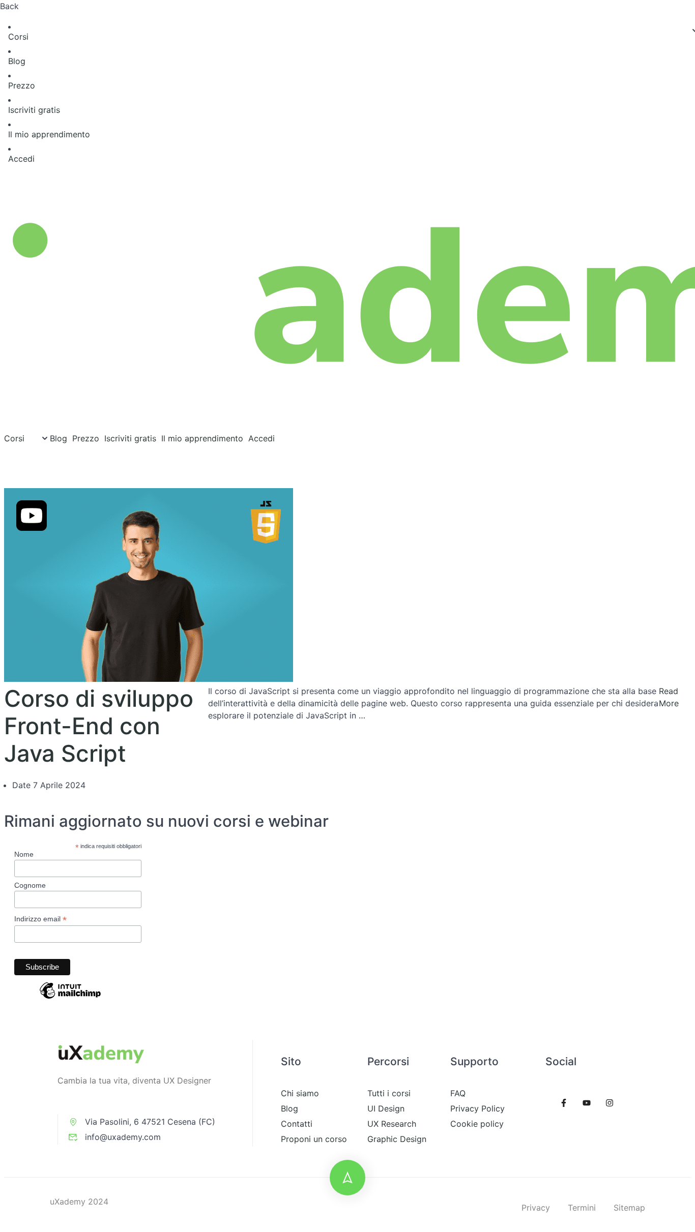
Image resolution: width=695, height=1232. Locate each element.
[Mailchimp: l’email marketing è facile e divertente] (70, 998)
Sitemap (629, 1208)
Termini (582, 1208)
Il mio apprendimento (49, 134)
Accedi (21, 159)
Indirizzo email (40, 919)
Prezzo (21, 85)
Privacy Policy (477, 1108)
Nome (24, 854)
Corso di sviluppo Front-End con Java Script (98, 725)
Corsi (18, 37)
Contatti (296, 1124)
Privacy (536, 1208)
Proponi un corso (314, 1139)
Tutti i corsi (389, 1093)
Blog (16, 61)
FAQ (458, 1093)
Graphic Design (396, 1139)
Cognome (30, 885)
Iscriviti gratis (34, 110)
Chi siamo (300, 1093)
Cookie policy (477, 1124)
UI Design (385, 1108)
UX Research (391, 1124)
